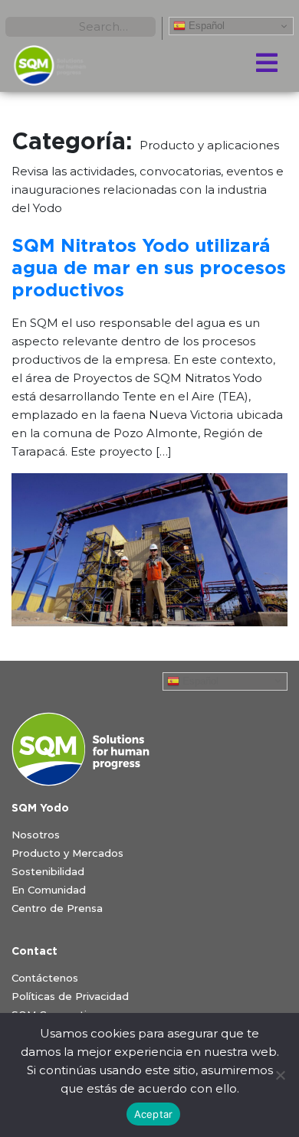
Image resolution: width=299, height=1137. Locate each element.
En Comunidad (49, 890)
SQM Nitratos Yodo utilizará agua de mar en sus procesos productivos (149, 268)
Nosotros (36, 834)
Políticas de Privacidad (70, 996)
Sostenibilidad (48, 871)
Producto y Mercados (67, 853)
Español (205, 25)
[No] (280, 1075)
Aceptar (153, 1114)
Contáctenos (45, 978)
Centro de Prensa (57, 908)
